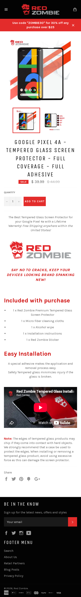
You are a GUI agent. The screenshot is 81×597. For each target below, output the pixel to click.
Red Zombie (21, 588)
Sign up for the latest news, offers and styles (35, 512)
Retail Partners (14, 563)
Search (8, 551)
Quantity (9, 192)
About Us (10, 557)
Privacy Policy (13, 576)
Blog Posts (11, 569)
